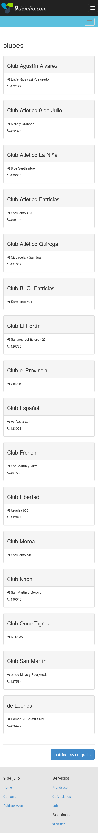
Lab (55, 805)
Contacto (9, 796)
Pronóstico (60, 787)
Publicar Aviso (13, 805)
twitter (60, 824)
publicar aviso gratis (72, 754)
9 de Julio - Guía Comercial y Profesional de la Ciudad (27, 8)
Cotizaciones (61, 796)
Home (7, 787)
